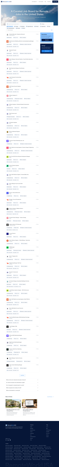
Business (31, 438)
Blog (45, 1)
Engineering (32, 433)
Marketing (31, 428)
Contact (47, 436)
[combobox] (47, 24)
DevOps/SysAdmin (33, 436)
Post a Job (47, 433)
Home (47, 426)
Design (31, 426)
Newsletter (49, 1)
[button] (34, 1)
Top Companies (41, 1)
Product (31, 431)
